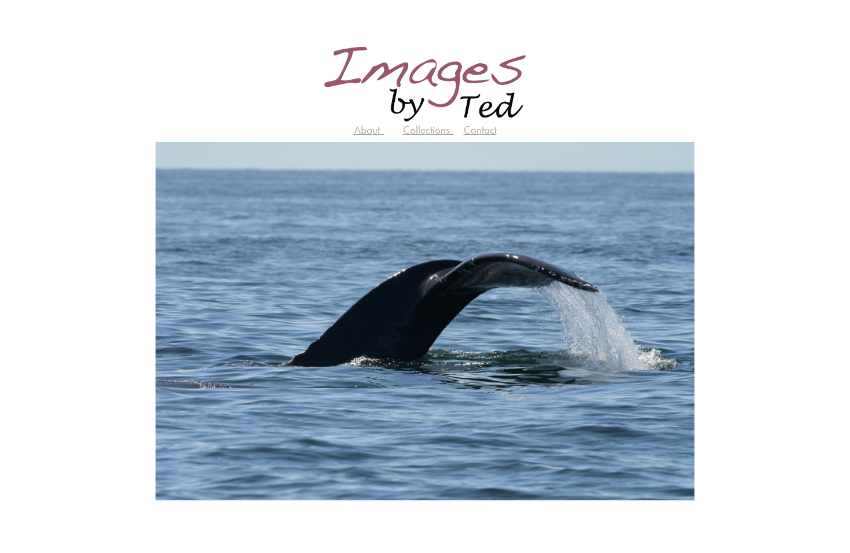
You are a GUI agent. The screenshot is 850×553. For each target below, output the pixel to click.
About (369, 130)
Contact (480, 130)
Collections (428, 130)
